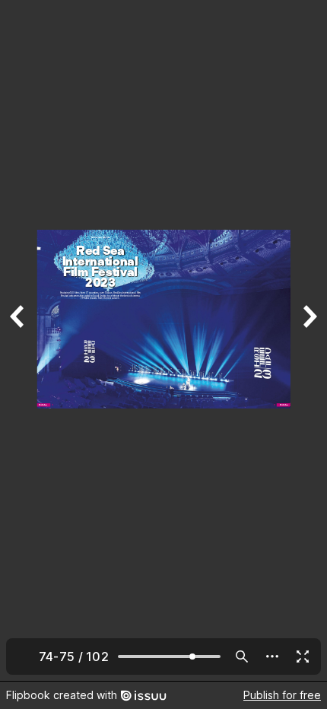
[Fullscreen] (302, 656)
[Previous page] (18, 340)
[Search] (242, 656)
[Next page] (308, 340)
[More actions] (272, 656)
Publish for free (282, 694)
